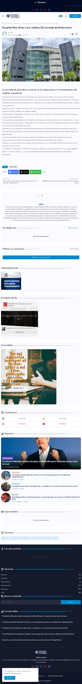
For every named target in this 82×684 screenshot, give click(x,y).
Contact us (40, 676)
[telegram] (49, 9)
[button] (61, 16)
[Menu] (3, 16)
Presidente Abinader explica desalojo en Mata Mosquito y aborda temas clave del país (34, 616)
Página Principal (7, 23)
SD (40, 204)
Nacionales (16, 23)
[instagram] (32, 9)
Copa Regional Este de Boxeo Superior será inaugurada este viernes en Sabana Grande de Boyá (46, 498)
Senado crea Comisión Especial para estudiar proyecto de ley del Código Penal (31, 640)
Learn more (15, 673)
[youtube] (45, 9)
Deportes (5, 538)
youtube (63, 424)
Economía (14, 538)
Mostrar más (72, 228)
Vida (55, 538)
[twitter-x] (41, 9)
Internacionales (37, 538)
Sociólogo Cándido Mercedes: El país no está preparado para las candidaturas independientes (41, 476)
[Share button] (44, 172)
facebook (22, 418)
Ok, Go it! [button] (9, 678)
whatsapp (63, 418)
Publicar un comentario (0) (41, 257)
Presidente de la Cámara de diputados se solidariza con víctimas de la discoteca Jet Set (45, 486)
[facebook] (36, 9)
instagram (22, 424)
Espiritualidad (24, 538)
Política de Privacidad (55, 676)
